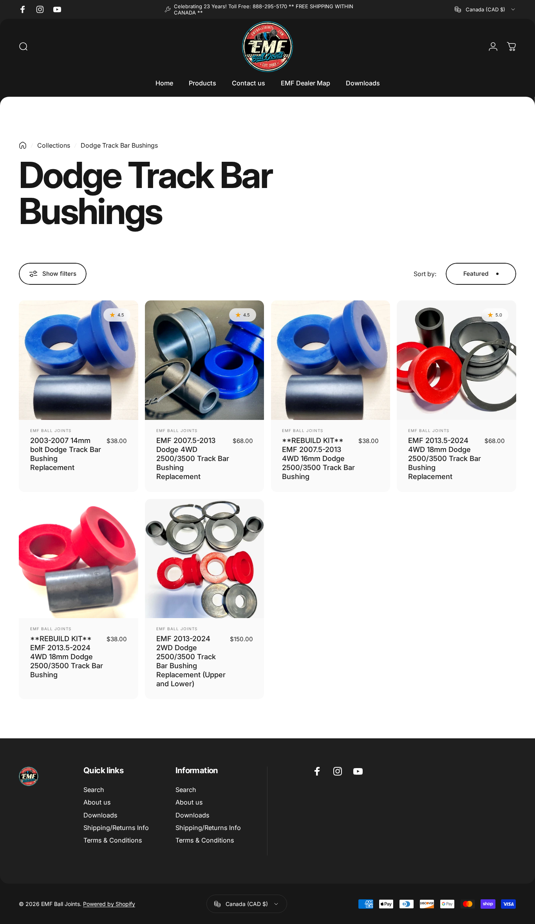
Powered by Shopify (109, 903)
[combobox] (485, 9)
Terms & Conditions (112, 840)
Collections (53, 145)
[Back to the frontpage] (23, 145)
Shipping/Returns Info (116, 828)
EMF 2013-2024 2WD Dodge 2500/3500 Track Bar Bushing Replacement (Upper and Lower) (191, 660)
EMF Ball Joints (50, 430)
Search (93, 790)
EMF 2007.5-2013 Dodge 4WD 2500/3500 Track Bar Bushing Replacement (192, 458)
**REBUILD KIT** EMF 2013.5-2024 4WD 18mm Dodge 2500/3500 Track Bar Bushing (66, 656)
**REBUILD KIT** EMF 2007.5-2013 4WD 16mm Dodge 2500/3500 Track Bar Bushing (318, 458)
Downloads (100, 815)
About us (96, 802)
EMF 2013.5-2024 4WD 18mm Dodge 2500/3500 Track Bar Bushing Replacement (444, 458)
